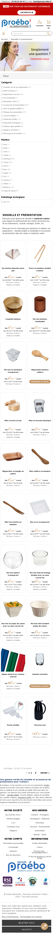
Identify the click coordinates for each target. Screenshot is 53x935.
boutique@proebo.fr (42, 1)
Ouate (7, 155)
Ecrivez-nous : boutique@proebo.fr (40, 852)
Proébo (46, 785)
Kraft (6, 148)
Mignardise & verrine (13, 94)
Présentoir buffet (11, 119)
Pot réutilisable (10, 98)
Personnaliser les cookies (31, 916)
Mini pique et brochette (14, 133)
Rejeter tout (26, 922)
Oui (6, 202)
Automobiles (40, 830)
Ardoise (7, 180)
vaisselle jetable (13, 795)
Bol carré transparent (40, 522)
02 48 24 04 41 (18, 1)
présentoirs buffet (24, 797)
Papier (7, 173)
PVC (6, 176)
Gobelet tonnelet (40, 674)
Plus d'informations (10, 916)
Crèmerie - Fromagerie (40, 815)
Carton (7, 162)
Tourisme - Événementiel (40, 827)
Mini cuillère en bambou (39, 471)
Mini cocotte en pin (13, 420)
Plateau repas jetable (13, 126)
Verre (6, 166)
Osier (6, 151)
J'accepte (26, 929)
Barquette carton (11, 101)
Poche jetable (13, 725)
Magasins (13, 830)
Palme (7, 184)
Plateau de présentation (14, 112)
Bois (6, 169)
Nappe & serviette (11, 130)
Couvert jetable (11, 116)
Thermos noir (40, 725)
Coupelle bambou (13, 319)
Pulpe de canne (10, 191)
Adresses (13, 851)
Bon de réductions (13, 855)
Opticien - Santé (39, 834)
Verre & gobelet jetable (13, 108)
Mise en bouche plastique (40, 420)
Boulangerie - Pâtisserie (39, 819)
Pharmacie (40, 823)
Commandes (13, 847)
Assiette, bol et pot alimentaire (17, 87)
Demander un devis (39, 381)
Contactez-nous (13, 827)
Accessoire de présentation (15, 105)
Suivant (45, 773)
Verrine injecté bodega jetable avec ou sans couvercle (40, 575)
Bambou (8, 187)
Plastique (8, 159)
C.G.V (13, 823)
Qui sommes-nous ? (13, 815)
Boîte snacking (10, 91)
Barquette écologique (13, 123)
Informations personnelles (13, 843)
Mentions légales (13, 819)
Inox (6, 144)
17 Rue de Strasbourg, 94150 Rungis (39, 857)
